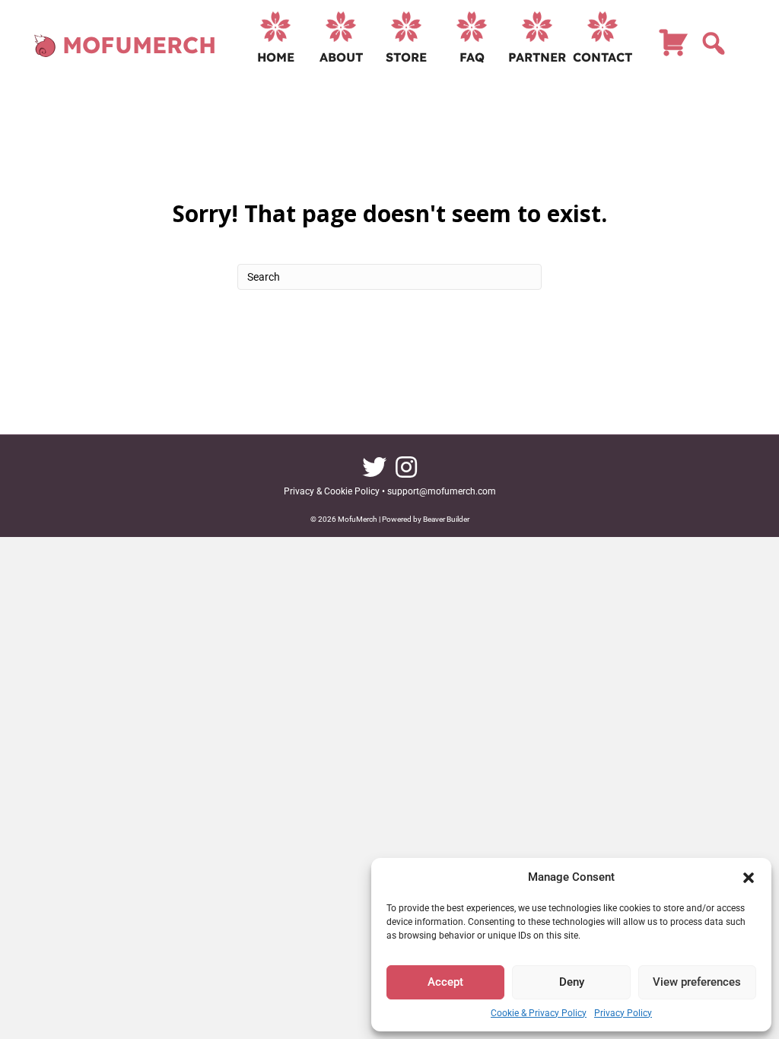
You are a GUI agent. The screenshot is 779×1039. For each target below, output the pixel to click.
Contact (602, 57)
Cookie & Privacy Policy (539, 1013)
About (341, 57)
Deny (571, 982)
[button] (748, 877)
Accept (445, 982)
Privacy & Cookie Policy (332, 491)
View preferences (697, 982)
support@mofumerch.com (441, 491)
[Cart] (673, 49)
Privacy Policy (623, 1013)
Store (406, 57)
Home (275, 57)
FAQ (472, 57)
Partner (537, 57)
